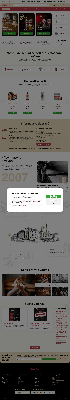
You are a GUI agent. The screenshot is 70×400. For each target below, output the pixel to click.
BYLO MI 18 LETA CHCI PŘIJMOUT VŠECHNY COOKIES (53, 196)
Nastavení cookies (53, 199)
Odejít (53, 203)
